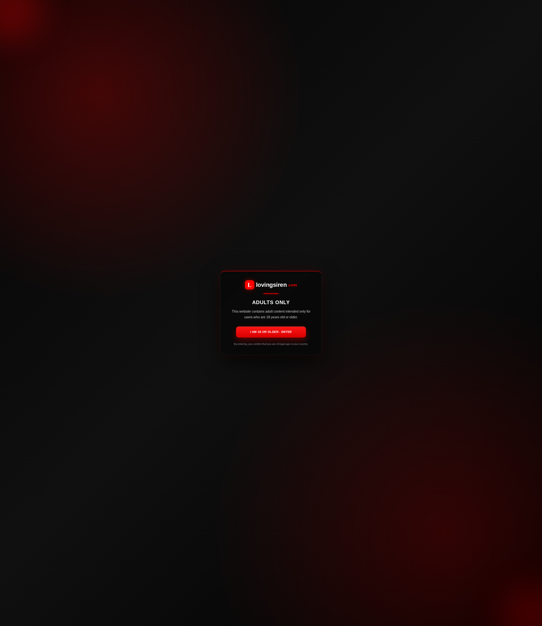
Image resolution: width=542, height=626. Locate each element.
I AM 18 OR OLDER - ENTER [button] (271, 332)
